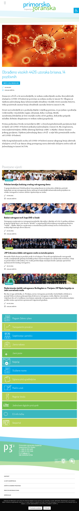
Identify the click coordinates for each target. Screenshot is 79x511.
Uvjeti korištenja (10, 481)
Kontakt (6, 476)
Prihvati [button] (47, 508)
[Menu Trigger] (5, 3)
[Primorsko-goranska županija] (39, 7)
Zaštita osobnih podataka (12, 485)
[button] (76, 10)
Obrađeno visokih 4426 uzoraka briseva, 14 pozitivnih (33, 74)
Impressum (7, 495)
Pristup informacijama (11, 490)
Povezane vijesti (12, 167)
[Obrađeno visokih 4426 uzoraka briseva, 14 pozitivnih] (39, 66)
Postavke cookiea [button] (35, 508)
